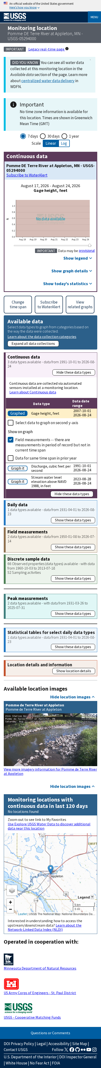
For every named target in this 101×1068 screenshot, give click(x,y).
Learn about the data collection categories (42, 336)
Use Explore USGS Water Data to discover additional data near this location (49, 826)
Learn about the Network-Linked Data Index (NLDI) (45, 927)
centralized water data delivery (47, 80)
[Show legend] (92, 897)
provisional (87, 251)
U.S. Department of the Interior (30, 1057)
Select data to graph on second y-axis (46, 422)
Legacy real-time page (46, 49)
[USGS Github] (77, 1051)
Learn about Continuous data (32, 392)
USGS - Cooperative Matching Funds (32, 1017)
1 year (74, 136)
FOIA (56, 1063)
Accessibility (59, 1043)
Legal (41, 1043)
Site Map (79, 1043)
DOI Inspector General (78, 1057)
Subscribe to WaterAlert (26, 175)
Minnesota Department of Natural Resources (40, 968)
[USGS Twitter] (66, 1051)
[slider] (89, 245)
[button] (51, 869)
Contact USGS (16, 1049)
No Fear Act (39, 1063)
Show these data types (73, 520)
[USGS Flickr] (83, 1051)
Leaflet (22, 914)
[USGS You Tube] (89, 1051)
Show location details (73, 670)
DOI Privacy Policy (19, 1043)
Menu (94, 17)
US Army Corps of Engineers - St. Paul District (40, 992)
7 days (33, 136)
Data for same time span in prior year (46, 458)
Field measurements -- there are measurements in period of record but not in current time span (52, 445)
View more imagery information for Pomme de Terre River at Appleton (50, 771)
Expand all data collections (33, 343)
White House (16, 1063)
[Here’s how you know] (50, 6)
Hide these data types (73, 372)
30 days (53, 136)
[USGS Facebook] (72, 1051)
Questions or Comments (50, 1032)
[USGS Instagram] (94, 1051)
